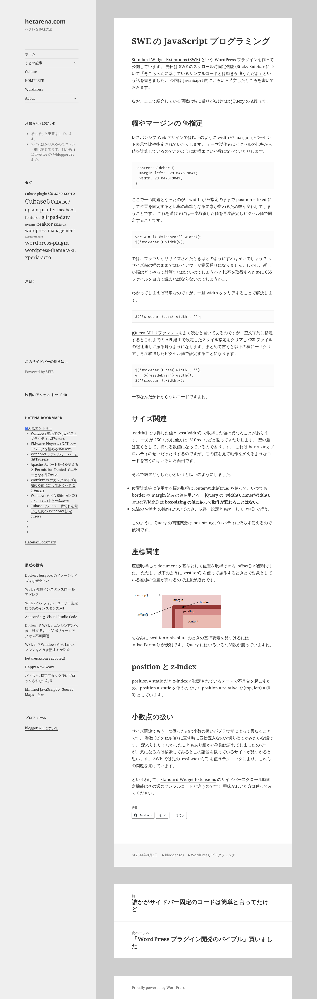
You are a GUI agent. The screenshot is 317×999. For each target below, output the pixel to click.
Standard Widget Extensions (188, 779)
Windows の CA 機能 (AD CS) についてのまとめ (54, 498)
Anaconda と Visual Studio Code (51, 616)
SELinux (59, 224)
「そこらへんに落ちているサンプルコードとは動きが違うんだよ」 (201, 73)
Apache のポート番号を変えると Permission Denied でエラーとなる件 (54, 469)
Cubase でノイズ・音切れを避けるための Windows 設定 (54, 508)
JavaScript (30, 224)
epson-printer (40, 209)
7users (53, 474)
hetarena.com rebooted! (45, 658)
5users (63, 500)
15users (65, 448)
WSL (70, 250)
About (30, 98)
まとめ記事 (33, 62)
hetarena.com (45, 21)
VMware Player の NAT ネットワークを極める (53, 446)
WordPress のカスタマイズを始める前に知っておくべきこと (54, 485)
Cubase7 (60, 201)
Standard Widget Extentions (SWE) (166, 59)
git (44, 217)
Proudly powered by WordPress (158, 987)
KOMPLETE (34, 80)
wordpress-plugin (47, 242)
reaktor (45, 224)
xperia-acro (38, 257)
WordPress (34, 89)
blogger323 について (41, 728)
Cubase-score (61, 193)
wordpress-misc (34, 236)
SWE (49, 371)
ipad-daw (59, 217)
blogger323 (174, 855)
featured (33, 217)
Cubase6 (37, 201)
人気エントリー (40, 428)
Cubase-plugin (36, 194)
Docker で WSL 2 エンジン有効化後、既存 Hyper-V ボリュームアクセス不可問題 (51, 630)
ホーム (30, 54)
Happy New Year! (39, 667)
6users (39, 490)
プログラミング (223, 855)
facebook (66, 210)
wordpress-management (50, 230)
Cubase (31, 71)
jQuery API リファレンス (155, 333)
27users (58, 438)
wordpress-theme (45, 250)
